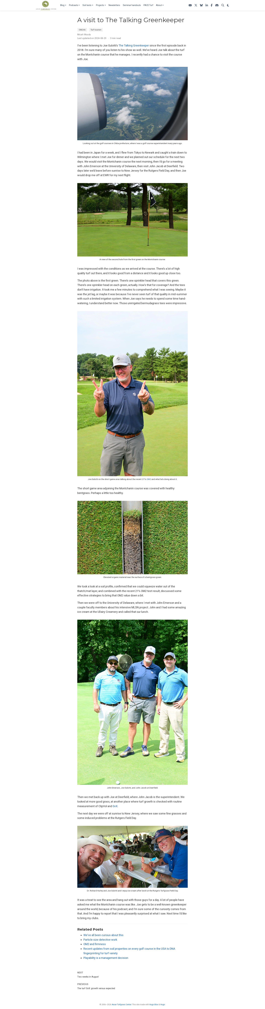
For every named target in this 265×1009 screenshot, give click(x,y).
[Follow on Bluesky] (201, 5)
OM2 (149, 479)
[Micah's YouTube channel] (190, 5)
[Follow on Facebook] (211, 5)
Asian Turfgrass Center (121, 1004)
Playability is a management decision (105, 957)
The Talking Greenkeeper (134, 45)
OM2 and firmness (94, 944)
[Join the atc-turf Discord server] (217, 5)
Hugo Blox (153, 1004)
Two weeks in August (88, 977)
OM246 (82, 29)
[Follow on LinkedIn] (206, 5)
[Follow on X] (195, 5)
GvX (115, 806)
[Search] (222, 5)
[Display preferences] (228, 5)
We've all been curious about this (103, 935)
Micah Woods (84, 34)
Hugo (162, 1004)
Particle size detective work (100, 939)
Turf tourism (95, 29)
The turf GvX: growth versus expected (96, 988)
